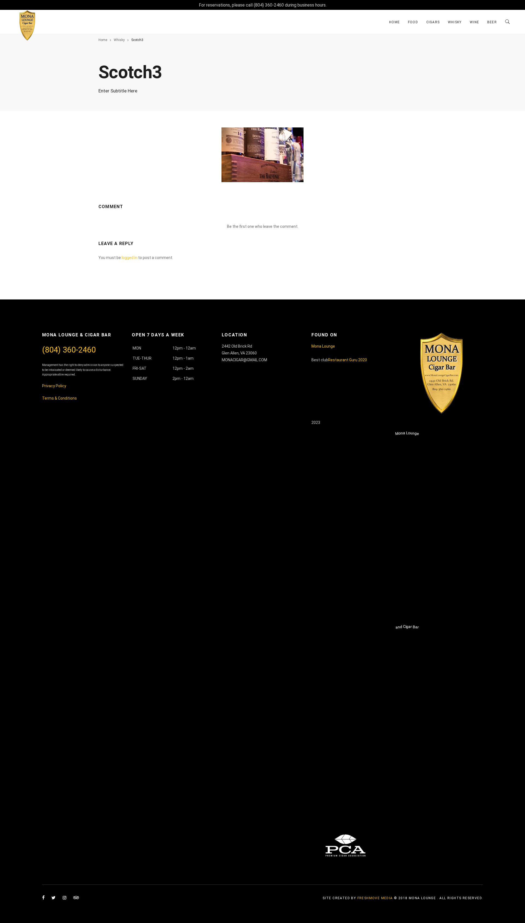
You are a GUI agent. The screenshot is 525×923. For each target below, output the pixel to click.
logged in (129, 257)
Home (394, 22)
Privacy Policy (54, 386)
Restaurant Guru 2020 (347, 360)
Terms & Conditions (60, 398)
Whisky (455, 22)
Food (413, 22)
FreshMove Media (375, 898)
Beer (492, 22)
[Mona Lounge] (407, 616)
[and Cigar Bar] (407, 810)
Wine (474, 22)
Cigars (433, 22)
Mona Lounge (323, 346)
